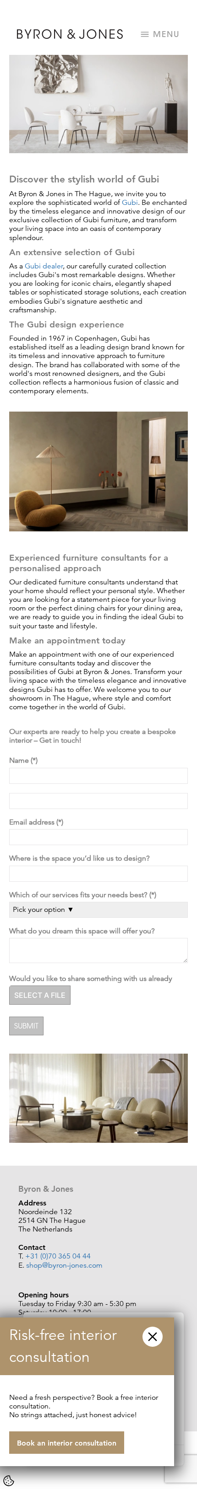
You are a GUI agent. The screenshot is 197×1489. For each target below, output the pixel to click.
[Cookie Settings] (8, 1480)
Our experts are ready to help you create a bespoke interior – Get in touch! (92, 736)
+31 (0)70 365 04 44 (58, 1256)
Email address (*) (37, 822)
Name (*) (24, 760)
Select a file (40, 995)
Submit (26, 1025)
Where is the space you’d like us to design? (81, 858)
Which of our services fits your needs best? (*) (83, 895)
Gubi (130, 202)
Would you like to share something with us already (92, 979)
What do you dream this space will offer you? (84, 931)
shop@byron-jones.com (64, 1265)
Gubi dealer (44, 266)
